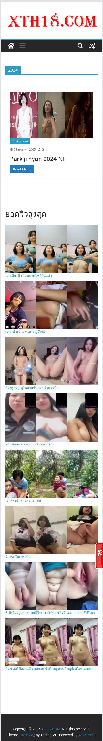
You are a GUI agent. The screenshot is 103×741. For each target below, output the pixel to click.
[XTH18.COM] (11, 46)
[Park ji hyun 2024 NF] (51, 115)
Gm (44, 150)
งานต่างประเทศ (20, 141)
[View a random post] (92, 46)
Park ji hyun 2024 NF (38, 159)
